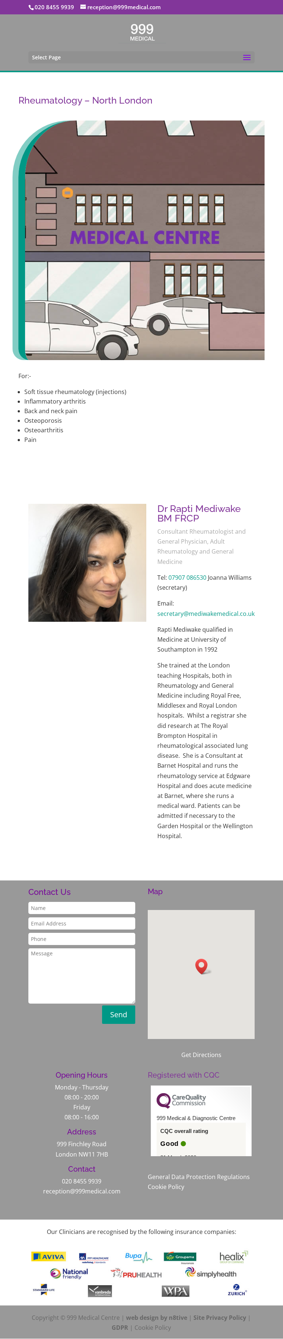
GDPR (120, 1328)
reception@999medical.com (81, 1191)
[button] (203, 966)
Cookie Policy (166, 1187)
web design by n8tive (156, 1318)
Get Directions (201, 1055)
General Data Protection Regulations (199, 1177)
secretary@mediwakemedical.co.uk (206, 614)
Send (118, 1014)
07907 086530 (187, 577)
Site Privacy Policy (219, 1318)
